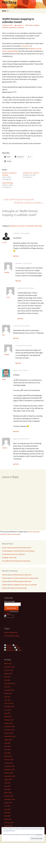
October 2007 (8, 796)
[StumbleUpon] (9, 650)
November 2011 (9, 690)
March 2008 (7, 793)
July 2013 (7, 680)
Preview (7, 611)
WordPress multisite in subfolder (29, 202)
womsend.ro (25, 46)
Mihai (7, 272)
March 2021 (7, 663)
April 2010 (7, 713)
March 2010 (7, 716)
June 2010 (7, 710)
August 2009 (8, 740)
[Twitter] (19, 650)
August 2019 (8, 673)
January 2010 (8, 723)
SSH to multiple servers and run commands (23, 585)
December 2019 (9, 667)
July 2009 (7, 743)
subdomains (12, 27)
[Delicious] (8, 645)
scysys (4, 242)
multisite (5, 27)
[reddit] (17, 648)
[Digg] (15, 645)
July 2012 (7, 687)
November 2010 (9, 707)
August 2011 (8, 693)
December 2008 (9, 766)
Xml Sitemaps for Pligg (11, 636)
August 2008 (8, 779)
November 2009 (9, 730)
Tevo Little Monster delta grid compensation (16, 561)
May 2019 (7, 677)
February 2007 (8, 822)
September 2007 (9, 799)
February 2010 (8, 720)
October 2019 (8, 670)
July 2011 (7, 697)
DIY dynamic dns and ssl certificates (13, 554)
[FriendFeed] (8, 648)
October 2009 (8, 733)
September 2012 (9, 683)
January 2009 (8, 763)
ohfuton (4, 448)
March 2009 (7, 756)
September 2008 (9, 776)
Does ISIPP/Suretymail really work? (18, 199)
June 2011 (7, 700)
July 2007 (7, 806)
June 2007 (7, 809)
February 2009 (8, 760)
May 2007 (7, 813)
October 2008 (8, 773)
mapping (36, 25)
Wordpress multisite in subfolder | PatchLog (26, 226)
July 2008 (7, 783)
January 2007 (8, 826)
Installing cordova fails (9, 558)
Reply (17, 256)
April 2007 (7, 816)
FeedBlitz (7, 614)
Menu (4, 11)
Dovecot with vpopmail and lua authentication (16, 548)
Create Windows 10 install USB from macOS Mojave (18, 551)
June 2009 (7, 746)
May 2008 (7, 786)
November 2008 (9, 769)
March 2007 (7, 819)
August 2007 (8, 803)
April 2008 (7, 789)
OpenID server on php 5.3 (31, 173)
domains (30, 25)
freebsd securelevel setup (18, 588)
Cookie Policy (39, 834)
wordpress (19, 25)
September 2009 (9, 736)
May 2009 (7, 750)
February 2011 (8, 703)
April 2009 (7, 753)
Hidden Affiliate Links (10, 632)
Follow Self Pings (7, 183)
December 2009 (9, 726)
